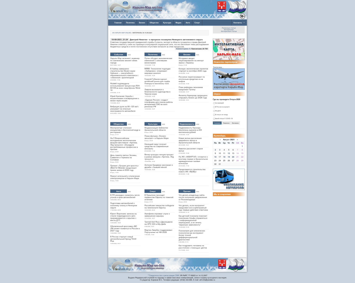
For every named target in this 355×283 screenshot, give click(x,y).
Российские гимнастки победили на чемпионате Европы (159, 206)
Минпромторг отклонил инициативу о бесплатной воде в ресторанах (125, 129)
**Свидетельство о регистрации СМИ (163, 275)
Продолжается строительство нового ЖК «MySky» (192, 170)
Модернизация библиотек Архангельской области (156, 128)
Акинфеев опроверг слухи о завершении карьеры (157, 214)
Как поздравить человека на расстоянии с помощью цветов (193, 246)
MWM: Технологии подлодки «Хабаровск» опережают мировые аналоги (157, 70)
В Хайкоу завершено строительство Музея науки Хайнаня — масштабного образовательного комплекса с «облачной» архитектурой (124, 73)
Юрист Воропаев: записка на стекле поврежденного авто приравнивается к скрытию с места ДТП (123, 217)
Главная (118, 22)
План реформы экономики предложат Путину (191, 88)
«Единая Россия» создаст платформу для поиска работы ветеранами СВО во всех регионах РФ (158, 103)
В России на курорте (222, 107)
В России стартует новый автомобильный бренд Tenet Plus (123, 238)
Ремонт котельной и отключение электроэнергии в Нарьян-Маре (125, 177)
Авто (188, 22)
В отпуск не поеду (221, 114)
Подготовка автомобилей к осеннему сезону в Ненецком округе (123, 205)
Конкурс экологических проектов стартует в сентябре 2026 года (193, 69)
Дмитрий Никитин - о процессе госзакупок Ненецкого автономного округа (166, 39)
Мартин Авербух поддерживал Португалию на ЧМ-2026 (158, 230)
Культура (167, 22)
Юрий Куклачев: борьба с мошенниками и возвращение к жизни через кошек (124, 98)
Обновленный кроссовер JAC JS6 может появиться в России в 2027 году (125, 228)
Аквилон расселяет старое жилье (191, 149)
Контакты (238, 22)
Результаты (226, 123)
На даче (218, 111)
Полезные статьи (229, 28)
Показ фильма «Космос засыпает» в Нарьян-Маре (156, 136)
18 (224, 156)
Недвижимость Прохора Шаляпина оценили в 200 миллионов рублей (190, 129)
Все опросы (235, 123)
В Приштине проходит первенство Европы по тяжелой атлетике (158, 197)
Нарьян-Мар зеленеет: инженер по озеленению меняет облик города (125, 60)
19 (229, 156)
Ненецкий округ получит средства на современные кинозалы (156, 146)
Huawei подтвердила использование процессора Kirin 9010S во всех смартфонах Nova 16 (125, 86)
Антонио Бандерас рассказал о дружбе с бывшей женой (158, 165)
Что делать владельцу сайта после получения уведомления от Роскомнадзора (193, 197)
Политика (130, 22)
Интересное (229, 29)
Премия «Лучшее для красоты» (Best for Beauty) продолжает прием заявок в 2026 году (124, 167)
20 (233, 156)
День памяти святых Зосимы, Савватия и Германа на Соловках (123, 157)
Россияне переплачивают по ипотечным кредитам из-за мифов (192, 79)
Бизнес (142, 22)
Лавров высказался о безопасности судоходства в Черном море (157, 91)
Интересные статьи (229, 31)
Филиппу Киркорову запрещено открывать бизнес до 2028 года (193, 96)
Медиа (178, 22)
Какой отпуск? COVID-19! (224, 118)
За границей (219, 103)
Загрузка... (218, 67)
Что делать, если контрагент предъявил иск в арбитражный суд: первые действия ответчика (193, 207)
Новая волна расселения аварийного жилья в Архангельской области (190, 140)
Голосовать (217, 123)
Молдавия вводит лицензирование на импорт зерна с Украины (191, 60)
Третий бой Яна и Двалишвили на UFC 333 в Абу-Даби (158, 222)
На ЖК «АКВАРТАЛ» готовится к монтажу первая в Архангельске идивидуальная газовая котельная (193, 160)
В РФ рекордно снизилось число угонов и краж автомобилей (125, 196)
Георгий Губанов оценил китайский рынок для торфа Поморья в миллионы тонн (157, 81)
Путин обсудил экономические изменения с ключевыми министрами (158, 60)
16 (215, 156)
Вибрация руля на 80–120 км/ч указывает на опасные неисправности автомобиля (124, 108)
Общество (154, 22)
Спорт (197, 22)
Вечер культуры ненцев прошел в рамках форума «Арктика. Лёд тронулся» (159, 156)
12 (229, 153)
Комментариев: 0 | (183, 48)
